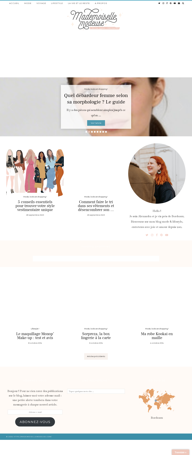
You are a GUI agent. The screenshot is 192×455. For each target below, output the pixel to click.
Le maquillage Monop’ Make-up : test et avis (35, 335)
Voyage (41, 3)
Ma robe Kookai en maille (157, 335)
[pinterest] (171, 3)
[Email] (179, 3)
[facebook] (167, 3)
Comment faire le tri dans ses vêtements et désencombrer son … (96, 205)
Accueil (14, 3)
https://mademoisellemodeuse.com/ (33, 437)
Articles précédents (96, 356)
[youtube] (175, 3)
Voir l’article (96, 123)
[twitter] (159, 3)
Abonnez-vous (35, 422)
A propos (101, 3)
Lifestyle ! (35, 329)
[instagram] (163, 3)
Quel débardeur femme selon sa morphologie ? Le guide (96, 98)
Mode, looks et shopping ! (35, 197)
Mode (27, 3)
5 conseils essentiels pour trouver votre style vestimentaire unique (35, 205)
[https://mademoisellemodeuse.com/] (96, 19)
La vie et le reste (79, 3)
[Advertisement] (96, 56)
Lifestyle (57, 3)
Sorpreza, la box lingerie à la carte (96, 335)
